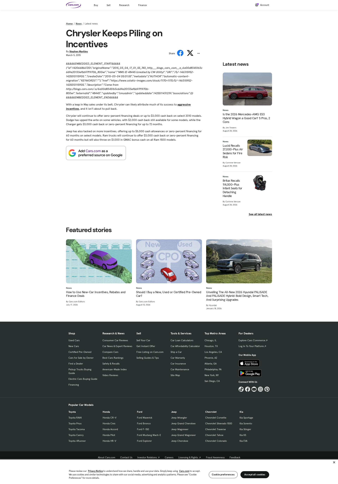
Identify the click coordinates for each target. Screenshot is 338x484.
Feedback (235, 457)
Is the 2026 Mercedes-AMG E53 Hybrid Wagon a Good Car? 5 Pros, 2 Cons (246, 118)
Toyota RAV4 (75, 417)
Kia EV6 (244, 440)
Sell (108, 5)
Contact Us (126, 457)
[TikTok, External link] (241, 389)
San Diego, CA (212, 381)
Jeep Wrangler (179, 417)
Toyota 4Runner (77, 440)
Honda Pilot (109, 435)
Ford (139, 411)
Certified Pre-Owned (79, 352)
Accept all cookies (254, 474)
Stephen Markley (78, 51)
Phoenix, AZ (211, 357)
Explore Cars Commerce (252, 340)
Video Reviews (110, 375)
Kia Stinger (245, 429)
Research (124, 5)
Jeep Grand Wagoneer (183, 435)
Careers (169, 457)
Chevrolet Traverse (215, 429)
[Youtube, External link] (254, 389)
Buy (96, 5)
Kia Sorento (246, 423)
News (79, 23)
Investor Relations (147, 457)
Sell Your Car (143, 340)
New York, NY (212, 375)
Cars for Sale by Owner (80, 357)
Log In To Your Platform (251, 346)
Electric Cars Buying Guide (82, 378)
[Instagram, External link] (260, 389)
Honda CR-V (109, 417)
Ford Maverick (144, 417)
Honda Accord (110, 429)
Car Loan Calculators (182, 340)
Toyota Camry (75, 435)
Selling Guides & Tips (147, 357)
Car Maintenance (180, 369)
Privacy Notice (95, 471)
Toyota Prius (75, 423)
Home (69, 23)
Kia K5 (243, 435)
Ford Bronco (144, 423)
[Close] (334, 462)
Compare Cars (110, 352)
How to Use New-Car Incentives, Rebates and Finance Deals (96, 294)
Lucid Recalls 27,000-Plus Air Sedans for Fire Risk (233, 151)
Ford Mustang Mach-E (149, 435)
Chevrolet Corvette (215, 417)
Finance (142, 5)
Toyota (72, 411)
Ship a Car (176, 352)
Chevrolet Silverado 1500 (218, 423)
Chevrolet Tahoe (214, 435)
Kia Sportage (246, 417)
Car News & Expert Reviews (117, 346)
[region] (169, 471)
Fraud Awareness (215, 457)
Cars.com (184, 471)
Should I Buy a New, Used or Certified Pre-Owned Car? (168, 294)
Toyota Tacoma (76, 429)
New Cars (73, 346)
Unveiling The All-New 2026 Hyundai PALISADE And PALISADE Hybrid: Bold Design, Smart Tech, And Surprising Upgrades (237, 296)
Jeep (174, 411)
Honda (106, 411)
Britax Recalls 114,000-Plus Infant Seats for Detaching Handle (232, 188)
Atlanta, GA (211, 363)
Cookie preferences (223, 474)
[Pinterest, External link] (267, 389)
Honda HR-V (109, 440)
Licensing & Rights (188, 457)
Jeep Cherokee (179, 440)
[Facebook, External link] (247, 389)
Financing (73, 384)
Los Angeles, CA (213, 352)
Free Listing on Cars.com (150, 352)
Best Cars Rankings (112, 357)
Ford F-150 (143, 429)
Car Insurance (178, 363)
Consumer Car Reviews (115, 340)
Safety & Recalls (111, 363)
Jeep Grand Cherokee (183, 423)
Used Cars (74, 340)
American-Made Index (114, 369)
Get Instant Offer (145, 346)
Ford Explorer (144, 440)
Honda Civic (109, 423)
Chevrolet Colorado (216, 440)
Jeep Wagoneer (179, 429)
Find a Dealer (75, 363)
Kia (241, 411)
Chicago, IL (211, 340)
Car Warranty (178, 357)
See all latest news (260, 214)
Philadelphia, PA (213, 369)
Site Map (175, 375)
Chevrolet (211, 411)
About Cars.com (106, 457)
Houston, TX (211, 346)
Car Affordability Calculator (185, 346)
